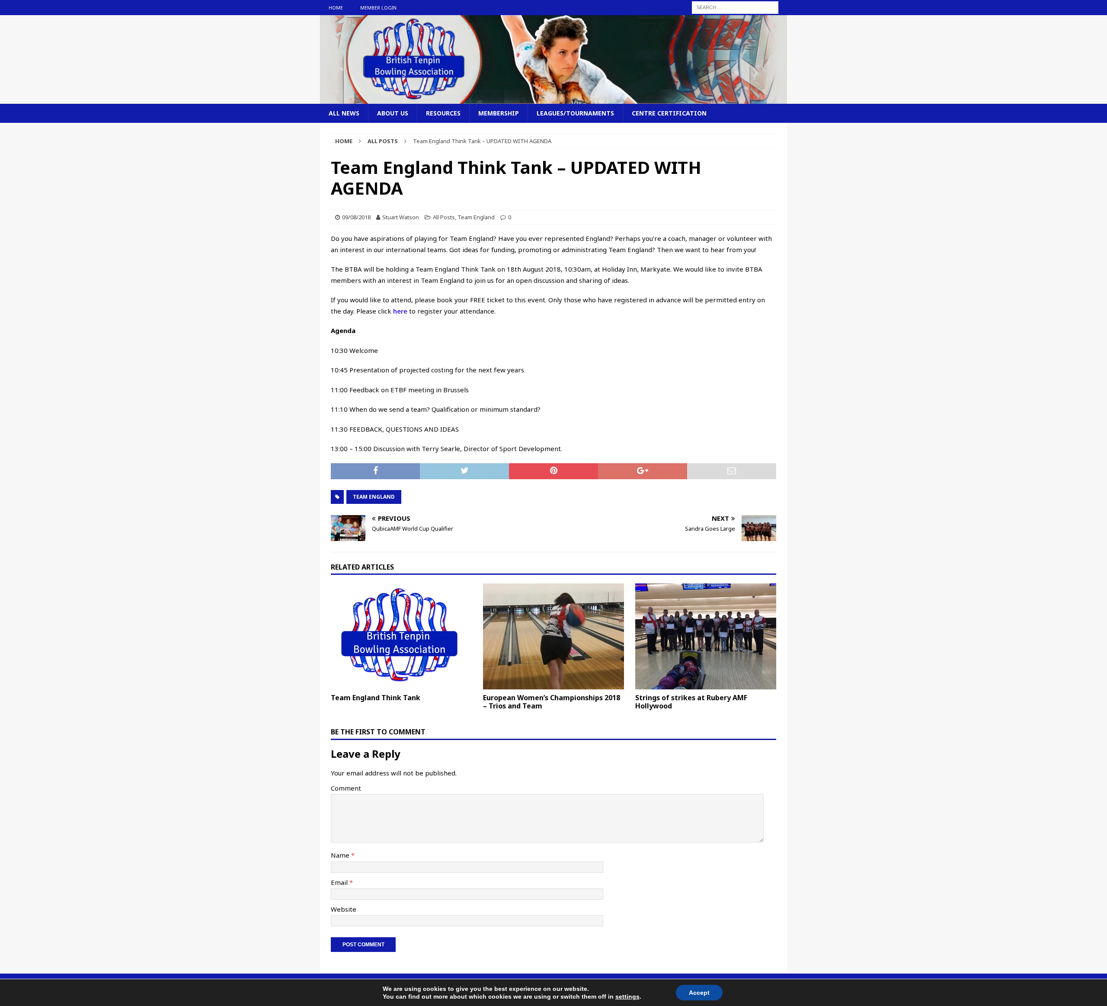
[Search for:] (735, 7)
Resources (443, 113)
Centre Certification (669, 113)
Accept (699, 992)
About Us (392, 113)
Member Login (378, 7)
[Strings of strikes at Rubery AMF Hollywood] (705, 636)
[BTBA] (553, 98)
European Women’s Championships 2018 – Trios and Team (551, 702)
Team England (476, 217)
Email (340, 882)
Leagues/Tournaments (575, 113)
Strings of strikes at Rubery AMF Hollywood (691, 702)
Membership (498, 113)
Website (343, 909)
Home (336, 7)
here (400, 311)
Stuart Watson (400, 217)
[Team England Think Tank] (401, 636)
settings (627, 996)
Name (341, 855)
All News (344, 113)
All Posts (444, 217)
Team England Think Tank (375, 697)
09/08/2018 (356, 217)
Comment (346, 788)
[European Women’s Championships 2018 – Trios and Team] (553, 636)
